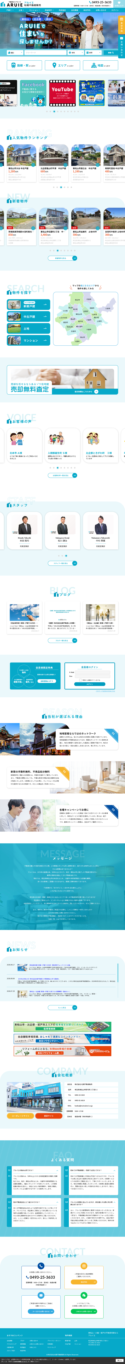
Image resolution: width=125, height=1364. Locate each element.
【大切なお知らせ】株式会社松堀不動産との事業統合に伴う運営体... (38, 979)
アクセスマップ (11, 1344)
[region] (62, 980)
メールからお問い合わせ (41, 1311)
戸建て (9, 10)
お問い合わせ (101, 10)
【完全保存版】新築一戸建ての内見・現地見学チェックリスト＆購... (50, 965)
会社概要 (74, 10)
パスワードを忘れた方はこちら (105, 691)
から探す (26, 65)
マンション (33, 10)
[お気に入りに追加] (33, 165)
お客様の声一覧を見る (60, 475)
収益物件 (48, 10)
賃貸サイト (49, 1115)
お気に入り (119, 5)
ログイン (115, 10)
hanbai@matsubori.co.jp (84, 1106)
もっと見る (62, 1007)
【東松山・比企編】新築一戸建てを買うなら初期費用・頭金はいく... (50, 991)
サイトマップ (51, 1347)
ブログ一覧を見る (61, 640)
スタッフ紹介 (11, 1351)
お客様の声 (10, 1347)
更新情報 (23, 1344)
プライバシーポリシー (54, 1341)
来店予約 (86, 10)
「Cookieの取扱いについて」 (20, 1361)
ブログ (22, 1341)
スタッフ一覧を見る (61, 563)
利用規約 (50, 1344)
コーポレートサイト (20, 1115)
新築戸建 (68, 1341)
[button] (47, 111)
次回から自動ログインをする (91, 680)
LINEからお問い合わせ (84, 1311)
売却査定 (62, 10)
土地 (20, 10)
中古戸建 (68, 1344)
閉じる (120, 1360)
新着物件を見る (60, 258)
